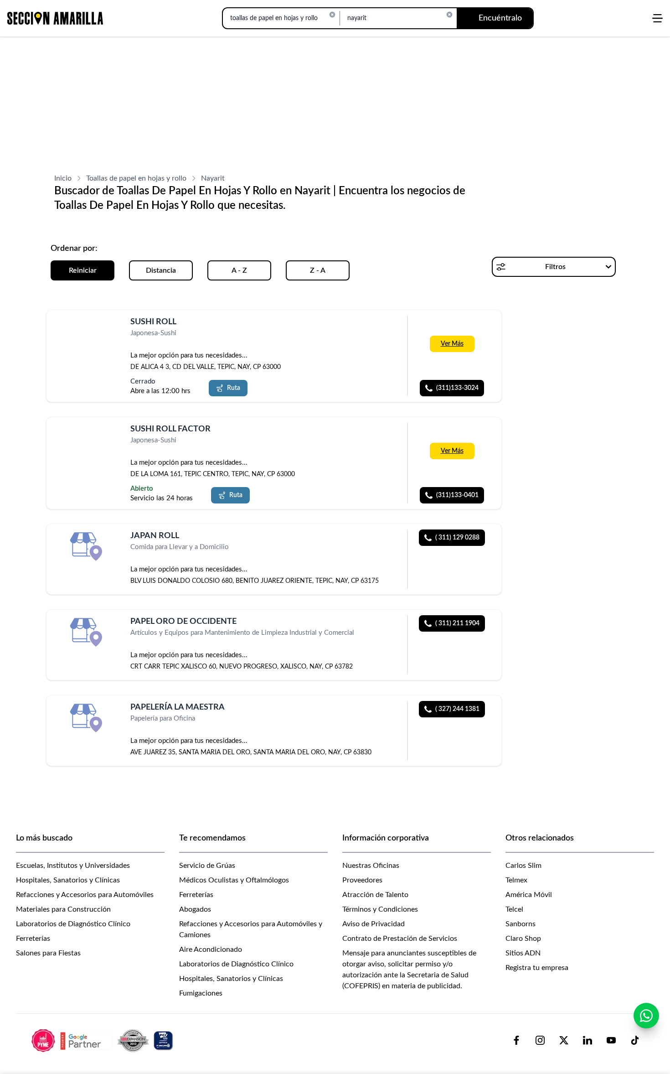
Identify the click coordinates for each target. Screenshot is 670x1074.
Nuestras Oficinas (370, 865)
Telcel (514, 909)
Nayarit (213, 178)
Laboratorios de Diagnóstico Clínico (73, 924)
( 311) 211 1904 (457, 623)
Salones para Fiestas (48, 953)
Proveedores (362, 880)
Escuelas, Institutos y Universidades (73, 865)
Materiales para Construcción (63, 909)
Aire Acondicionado (210, 949)
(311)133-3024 (457, 388)
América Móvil (528, 894)
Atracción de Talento (375, 894)
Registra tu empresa (536, 967)
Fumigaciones (200, 993)
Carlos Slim (523, 865)
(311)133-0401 (457, 495)
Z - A (317, 270)
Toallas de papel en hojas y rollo (136, 178)
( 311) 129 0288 (457, 537)
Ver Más (452, 344)
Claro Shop (523, 938)
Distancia (161, 270)
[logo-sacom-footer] (103, 1040)
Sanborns (520, 924)
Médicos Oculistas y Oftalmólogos (234, 880)
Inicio (63, 178)
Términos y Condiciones (380, 909)
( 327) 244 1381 (457, 709)
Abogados (195, 909)
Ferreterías (33, 938)
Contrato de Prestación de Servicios (399, 938)
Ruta (233, 388)
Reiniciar (83, 270)
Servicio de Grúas (207, 865)
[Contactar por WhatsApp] (646, 1015)
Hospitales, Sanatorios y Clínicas (68, 880)
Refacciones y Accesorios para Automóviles (85, 894)
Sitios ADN (523, 953)
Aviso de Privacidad (373, 924)
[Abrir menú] (657, 18)
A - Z (239, 270)
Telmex (516, 880)
